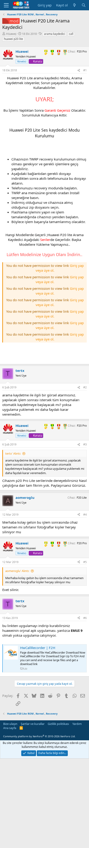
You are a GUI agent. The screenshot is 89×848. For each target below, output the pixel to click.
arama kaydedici (54, 34)
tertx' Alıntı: (13, 453)
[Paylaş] (79, 70)
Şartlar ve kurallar (32, 724)
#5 (85, 562)
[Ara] (83, 5)
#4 (85, 515)
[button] (6, 5)
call (71, 34)
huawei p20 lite (13, 39)
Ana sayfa (9, 728)
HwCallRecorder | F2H (37, 647)
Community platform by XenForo (39, 736)
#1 (85, 70)
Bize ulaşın (10, 724)
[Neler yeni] (74, 5)
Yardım (77, 724)
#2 (85, 387)
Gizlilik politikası (58, 724)
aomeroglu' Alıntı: (17, 571)
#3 (85, 444)
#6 (85, 618)
